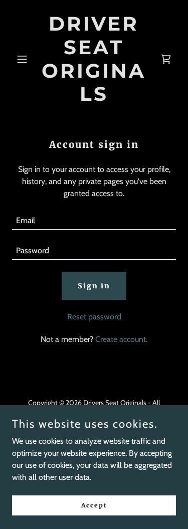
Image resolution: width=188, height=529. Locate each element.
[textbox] (94, 221)
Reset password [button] (94, 316)
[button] (24, 59)
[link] (94, 98)
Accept (94, 505)
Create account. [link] (121, 339)
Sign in (94, 285)
